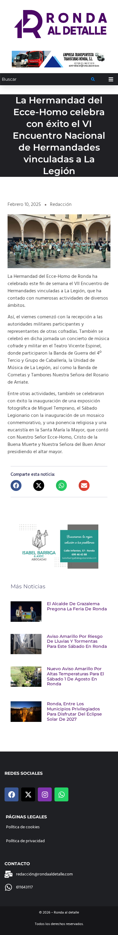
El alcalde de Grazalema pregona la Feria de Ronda (77, 606)
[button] (16, 485)
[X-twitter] (28, 794)
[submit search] (93, 79)
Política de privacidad (25, 841)
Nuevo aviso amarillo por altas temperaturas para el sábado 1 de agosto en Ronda (75, 676)
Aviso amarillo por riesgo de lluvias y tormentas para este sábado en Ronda (77, 641)
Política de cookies (23, 827)
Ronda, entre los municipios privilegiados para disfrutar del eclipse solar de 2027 (74, 711)
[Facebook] (11, 794)
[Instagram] (45, 794)
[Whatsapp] (61, 794)
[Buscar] (45, 79)
